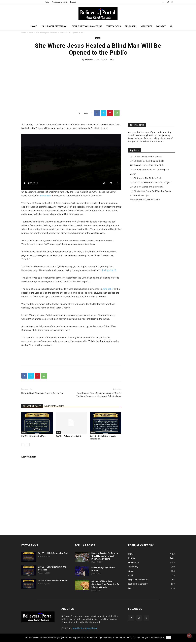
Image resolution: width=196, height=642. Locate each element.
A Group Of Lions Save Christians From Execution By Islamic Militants (105, 584)
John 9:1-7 (107, 289)
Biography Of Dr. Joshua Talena (145, 199)
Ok (168, 637)
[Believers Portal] (98, 13)
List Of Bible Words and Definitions (146, 186)
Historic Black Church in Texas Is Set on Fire (42, 393)
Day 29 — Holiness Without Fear (53, 581)
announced (45, 195)
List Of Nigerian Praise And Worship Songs (150, 191)
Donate (73, 2)
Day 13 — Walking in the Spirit (68, 436)
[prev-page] (23, 444)
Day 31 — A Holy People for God (53, 553)
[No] (192, 637)
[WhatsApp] (117, 113)
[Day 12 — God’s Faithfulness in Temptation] (105, 423)
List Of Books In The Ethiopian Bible (147, 161)
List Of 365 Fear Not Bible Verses (145, 156)
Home (34, 26)
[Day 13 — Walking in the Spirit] (71, 423)
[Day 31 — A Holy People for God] (28, 557)
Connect (161, 26)
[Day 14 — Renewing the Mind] (37, 423)
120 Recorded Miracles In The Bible (147, 165)
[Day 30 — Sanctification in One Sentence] (28, 570)
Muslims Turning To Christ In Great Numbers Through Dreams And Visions (104, 556)
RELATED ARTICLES (32, 406)
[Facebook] (163, 2)
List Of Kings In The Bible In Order (146, 178)
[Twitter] (172, 2)
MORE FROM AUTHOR (54, 406)
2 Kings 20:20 (109, 270)
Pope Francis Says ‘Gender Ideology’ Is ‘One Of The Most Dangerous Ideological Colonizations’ (98, 394)
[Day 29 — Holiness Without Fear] (28, 584)
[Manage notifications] (189, 635)
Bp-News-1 (89, 59)
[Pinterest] (110, 113)
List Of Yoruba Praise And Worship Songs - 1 (151, 182)
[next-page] (28, 444)
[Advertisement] (98, 86)
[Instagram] (168, 2)
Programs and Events (59, 2)
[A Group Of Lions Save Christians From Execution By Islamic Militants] (82, 585)
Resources (130, 26)
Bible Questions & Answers (87, 26)
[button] (171, 26)
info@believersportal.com (85, 628)
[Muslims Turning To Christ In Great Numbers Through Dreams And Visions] (82, 557)
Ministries (146, 26)
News (47, 2)
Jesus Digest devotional (54, 26)
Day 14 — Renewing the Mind (33, 436)
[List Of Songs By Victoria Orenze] (82, 571)
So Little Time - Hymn (140, 195)
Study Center (113, 26)
